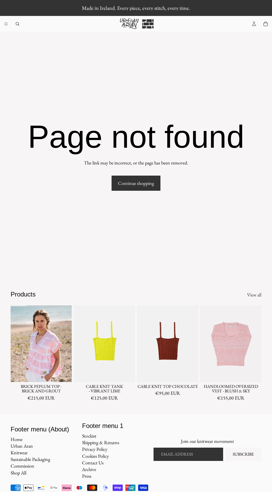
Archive (89, 469)
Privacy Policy (94, 449)
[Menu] (6, 24)
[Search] (17, 24)
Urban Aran (22, 446)
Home (17, 439)
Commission (22, 466)
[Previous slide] (16, 344)
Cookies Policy (95, 456)
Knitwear (19, 452)
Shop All (18, 473)
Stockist (89, 436)
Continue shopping (136, 183)
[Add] (126, 374)
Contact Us (93, 463)
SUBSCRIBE (243, 454)
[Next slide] (66, 344)
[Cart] (265, 24)
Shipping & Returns (100, 442)
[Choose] (63, 374)
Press (86, 476)
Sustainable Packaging (30, 459)
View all (254, 295)
